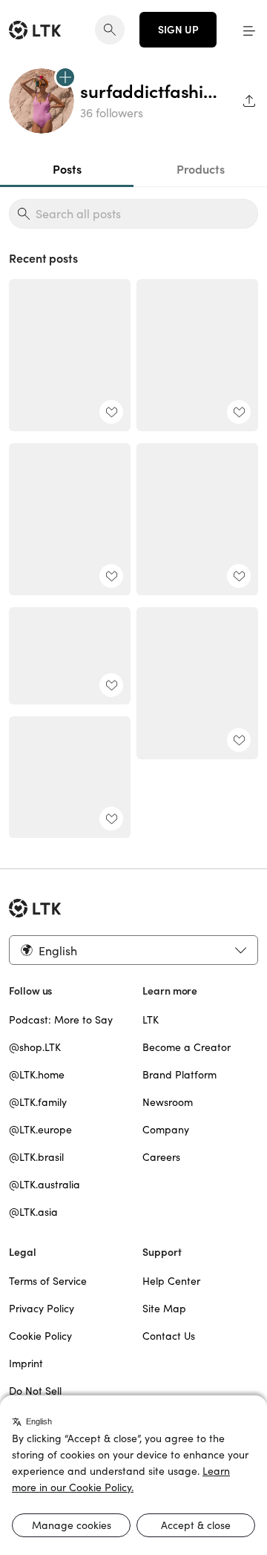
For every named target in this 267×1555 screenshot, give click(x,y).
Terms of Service (48, 1281)
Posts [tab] (67, 169)
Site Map (164, 1308)
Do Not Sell (35, 1391)
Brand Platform (179, 1074)
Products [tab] (201, 169)
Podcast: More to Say (61, 1020)
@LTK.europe (40, 1129)
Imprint (26, 1363)
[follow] (65, 77)
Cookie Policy (40, 1336)
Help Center (171, 1281)
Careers (161, 1157)
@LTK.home (37, 1074)
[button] (249, 29)
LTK (150, 1020)
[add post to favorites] (111, 412)
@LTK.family (38, 1102)
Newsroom (167, 1102)
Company (165, 1129)
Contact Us (168, 1336)
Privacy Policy (41, 1308)
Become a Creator (186, 1047)
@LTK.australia (44, 1184)
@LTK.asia (33, 1212)
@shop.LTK (35, 1047)
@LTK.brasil (36, 1157)
